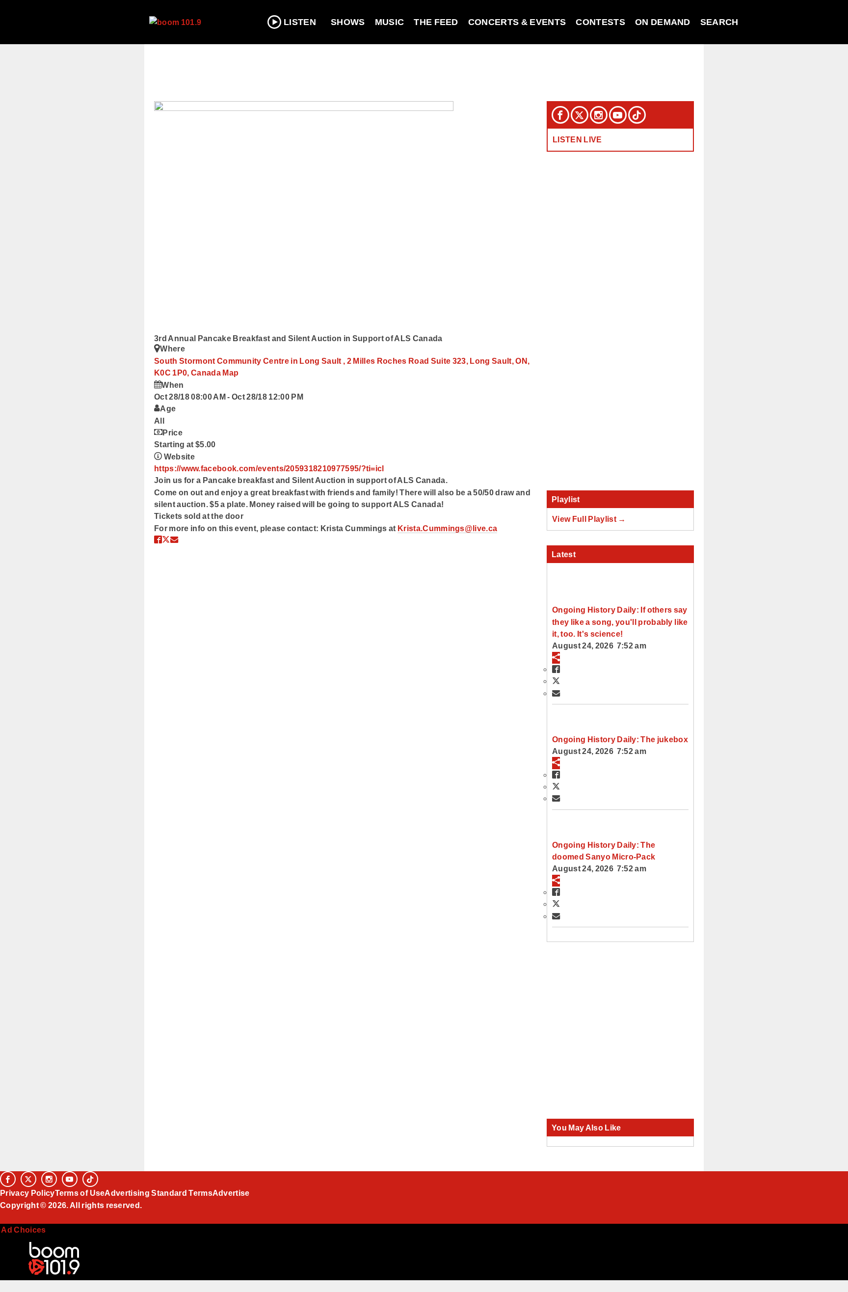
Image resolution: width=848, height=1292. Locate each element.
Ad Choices (23, 1229)
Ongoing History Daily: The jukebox (620, 739)
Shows (348, 22)
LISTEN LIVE (577, 139)
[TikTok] (637, 115)
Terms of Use (80, 1192)
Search (719, 22)
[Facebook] (560, 115)
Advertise (231, 1192)
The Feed (436, 22)
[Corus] (5, 1216)
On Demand (662, 22)
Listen (300, 22)
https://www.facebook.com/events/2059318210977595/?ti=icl (269, 468)
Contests (600, 22)
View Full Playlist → (589, 518)
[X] (579, 115)
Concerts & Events (517, 22)
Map (230, 372)
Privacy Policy (27, 1192)
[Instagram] (599, 115)
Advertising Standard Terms (158, 1192)
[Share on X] (166, 539)
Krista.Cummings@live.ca (447, 528)
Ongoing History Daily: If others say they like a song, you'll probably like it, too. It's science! (620, 621)
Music (389, 22)
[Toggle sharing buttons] (556, 658)
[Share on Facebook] (158, 539)
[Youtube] (618, 115)
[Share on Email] (174, 539)
